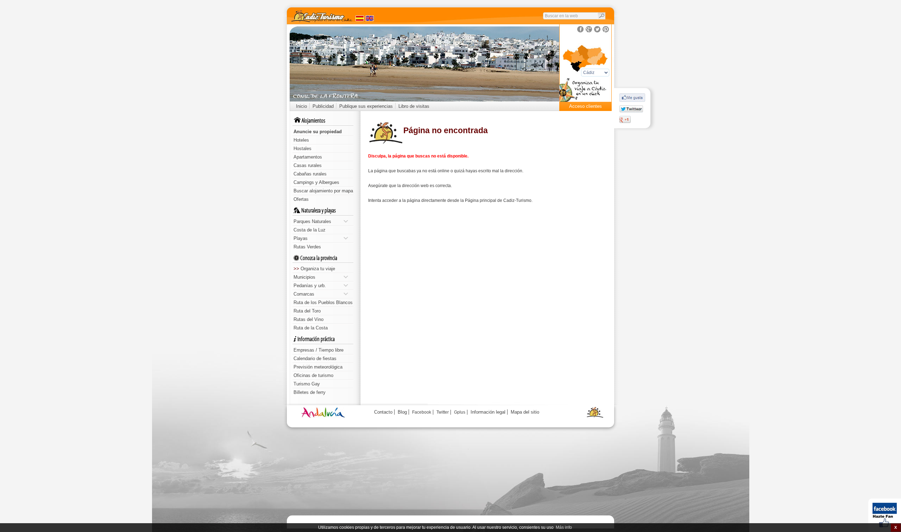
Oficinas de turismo (313, 375)
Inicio (301, 106)
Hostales (302, 148)
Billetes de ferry (310, 392)
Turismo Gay (307, 383)
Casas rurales (308, 165)
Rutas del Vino (308, 319)
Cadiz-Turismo (517, 200)
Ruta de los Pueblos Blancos (323, 302)
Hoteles (301, 140)
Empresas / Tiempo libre (319, 350)
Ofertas (301, 199)
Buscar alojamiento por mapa (323, 190)
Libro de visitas (413, 106)
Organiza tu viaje (314, 268)
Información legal (488, 412)
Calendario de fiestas (315, 358)
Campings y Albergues (316, 182)
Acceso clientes (585, 106)
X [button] (895, 527)
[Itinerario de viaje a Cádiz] (585, 92)
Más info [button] (564, 527)
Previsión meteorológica (318, 367)
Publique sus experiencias (366, 106)
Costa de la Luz (310, 230)
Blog (402, 412)
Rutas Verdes (307, 246)
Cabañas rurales (310, 174)
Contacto (383, 412)
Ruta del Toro (307, 311)
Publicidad (323, 106)
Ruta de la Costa (311, 327)
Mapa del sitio (525, 412)
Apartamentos (308, 157)
